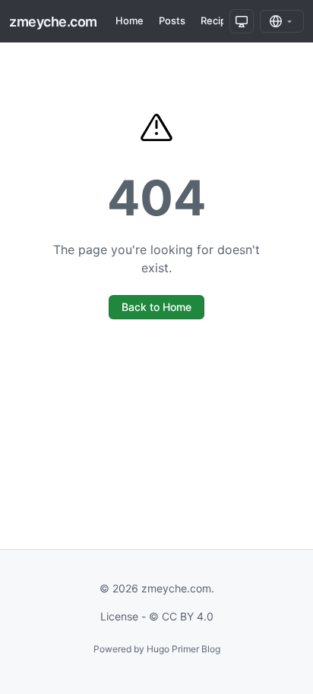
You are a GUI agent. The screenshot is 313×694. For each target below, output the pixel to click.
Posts (172, 20)
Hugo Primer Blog (183, 649)
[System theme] (241, 21)
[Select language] (282, 21)
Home (129, 20)
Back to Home (156, 306)
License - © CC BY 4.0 (156, 616)
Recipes (219, 20)
